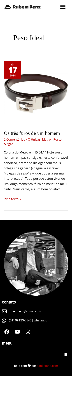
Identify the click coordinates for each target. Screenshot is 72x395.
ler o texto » (12, 198)
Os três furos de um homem (32, 133)
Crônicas (34, 139)
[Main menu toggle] (63, 7)
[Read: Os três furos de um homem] (36, 93)
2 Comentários (14, 139)
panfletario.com (47, 366)
